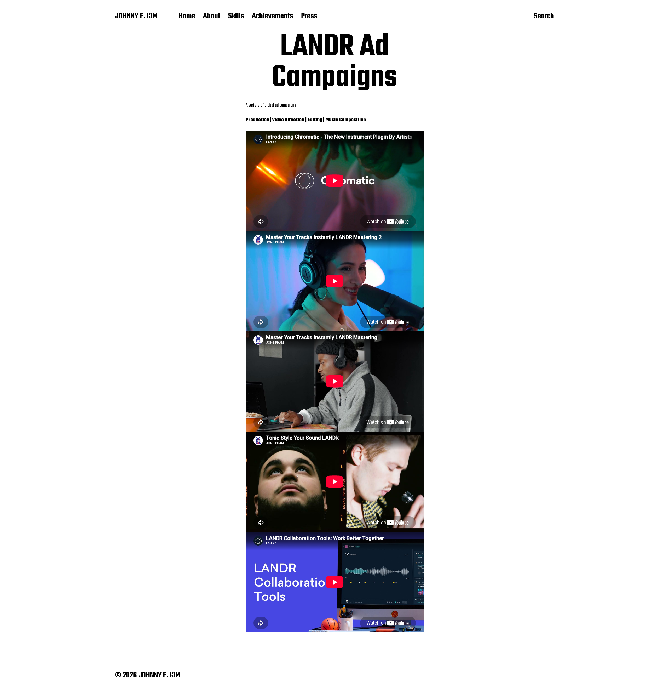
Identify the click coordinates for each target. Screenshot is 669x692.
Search (544, 16)
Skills (236, 16)
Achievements (272, 16)
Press (309, 16)
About (211, 16)
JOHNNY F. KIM (136, 16)
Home (186, 16)
